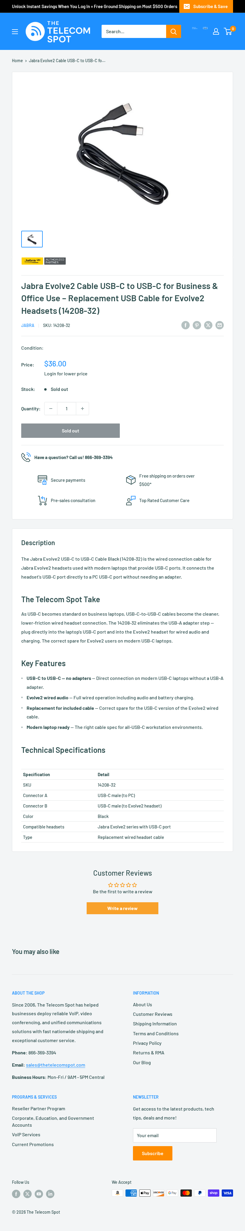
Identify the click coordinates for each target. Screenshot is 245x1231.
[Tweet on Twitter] (208, 324)
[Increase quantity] (82, 408)
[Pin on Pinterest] (197, 324)
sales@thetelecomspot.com (55, 1065)
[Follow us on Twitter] (27, 1193)
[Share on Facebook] (185, 324)
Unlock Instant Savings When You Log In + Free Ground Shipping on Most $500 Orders (94, 6)
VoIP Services (26, 1134)
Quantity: (31, 408)
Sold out (70, 430)
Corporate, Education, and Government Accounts (53, 1121)
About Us (142, 1004)
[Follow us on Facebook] (16, 1193)
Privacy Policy (147, 1043)
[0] (228, 31)
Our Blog (142, 1062)
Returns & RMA (148, 1052)
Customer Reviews (152, 1014)
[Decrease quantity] (51, 408)
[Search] (173, 31)
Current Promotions (33, 1144)
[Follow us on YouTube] (39, 1193)
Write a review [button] (122, 908)
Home (17, 60)
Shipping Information (155, 1023)
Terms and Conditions (156, 1033)
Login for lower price (66, 373)
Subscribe (152, 1153)
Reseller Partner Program (38, 1108)
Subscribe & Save (210, 6)
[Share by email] (219, 324)
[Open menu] (15, 31)
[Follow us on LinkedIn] (50, 1193)
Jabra (27, 325)
